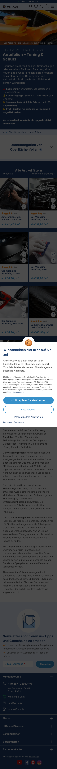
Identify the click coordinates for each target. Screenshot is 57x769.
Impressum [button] (7, 422)
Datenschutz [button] (19, 422)
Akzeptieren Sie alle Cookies (30, 400)
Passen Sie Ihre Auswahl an (28, 417)
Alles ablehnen (28, 409)
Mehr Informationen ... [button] (15, 392)
